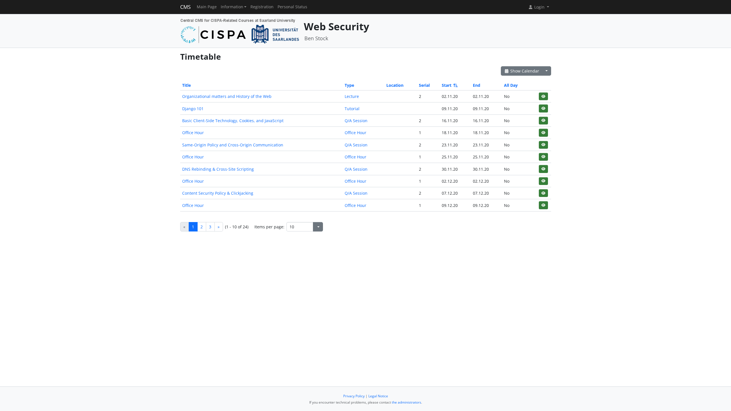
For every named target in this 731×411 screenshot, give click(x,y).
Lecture (352, 96)
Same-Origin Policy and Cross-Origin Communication (232, 145)
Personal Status (292, 7)
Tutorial (352, 108)
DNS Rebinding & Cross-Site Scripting (218, 169)
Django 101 (193, 108)
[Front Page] (240, 30)
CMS (185, 6)
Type (349, 85)
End (476, 85)
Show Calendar (524, 71)
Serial (424, 85)
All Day (511, 85)
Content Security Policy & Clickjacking (217, 193)
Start (446, 85)
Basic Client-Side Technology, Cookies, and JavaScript (233, 120)
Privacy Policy (354, 396)
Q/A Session (356, 120)
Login (539, 7)
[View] (543, 96)
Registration (262, 7)
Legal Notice (378, 396)
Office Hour (193, 132)
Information (232, 7)
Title (186, 85)
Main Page (207, 7)
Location (394, 85)
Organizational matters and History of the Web (227, 96)
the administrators (406, 402)
